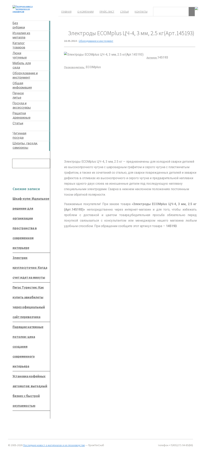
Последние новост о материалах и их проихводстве (54, 445)
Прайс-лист (107, 11)
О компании (85, 11)
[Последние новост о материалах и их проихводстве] (27, 11)
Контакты (141, 11)
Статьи (124, 11)
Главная (66, 11)
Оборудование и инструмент (96, 41)
